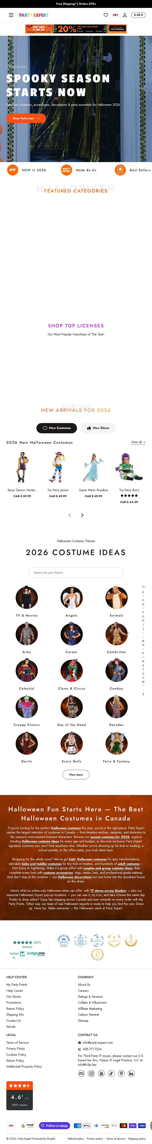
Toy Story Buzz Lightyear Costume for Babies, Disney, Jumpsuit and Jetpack (129, 490)
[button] (115, 15)
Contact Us (13, 1021)
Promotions (13, 1002)
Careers (83, 991)
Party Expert (24, 1139)
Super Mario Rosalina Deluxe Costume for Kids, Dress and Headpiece (93, 490)
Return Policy (15, 1009)
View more (76, 775)
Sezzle (10, 1027)
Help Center (14, 991)
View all (136, 442)
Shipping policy (137, 1139)
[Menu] (11, 15)
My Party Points (16, 985)
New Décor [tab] (101, 428)
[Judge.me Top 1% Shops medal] (131, 940)
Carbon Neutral (88, 1015)
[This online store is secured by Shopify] (27, 1125)
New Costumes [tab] (60, 428)
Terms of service (115, 1139)
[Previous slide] (69, 515)
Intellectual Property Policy (24, 1066)
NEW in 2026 (34, 170)
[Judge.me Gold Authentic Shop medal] (114, 940)
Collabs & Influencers (92, 1002)
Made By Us (86, 170)
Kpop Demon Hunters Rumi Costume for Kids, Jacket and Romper (22, 490)
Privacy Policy (15, 1048)
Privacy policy (95, 1139)
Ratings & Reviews (90, 997)
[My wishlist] (106, 15)
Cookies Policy (16, 1055)
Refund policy (76, 1139)
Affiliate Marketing (90, 1009)
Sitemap (83, 1021)
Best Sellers (140, 170)
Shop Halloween (23, 118)
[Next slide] (82, 515)
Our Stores (13, 997)
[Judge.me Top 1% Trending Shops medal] (97, 954)
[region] (76, 4)
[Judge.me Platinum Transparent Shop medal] (97, 940)
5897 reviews (20, 1105)
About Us (84, 985)
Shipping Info (15, 1015)
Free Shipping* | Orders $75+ (76, 4)
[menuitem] (40, 985)
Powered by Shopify (43, 1139)
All (143, 586)
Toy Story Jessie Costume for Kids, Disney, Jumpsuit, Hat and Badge (58, 490)
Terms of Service (17, 1043)
